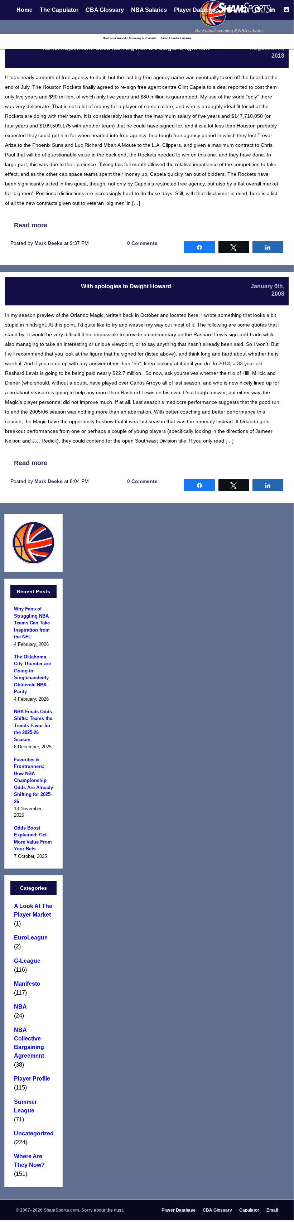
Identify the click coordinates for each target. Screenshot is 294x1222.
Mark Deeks (48, 243)
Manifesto (27, 984)
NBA (20, 1007)
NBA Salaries (149, 10)
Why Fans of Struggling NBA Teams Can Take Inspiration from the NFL (32, 622)
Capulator (249, 1210)
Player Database (196, 10)
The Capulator (59, 10)
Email (272, 1210)
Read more (30, 225)
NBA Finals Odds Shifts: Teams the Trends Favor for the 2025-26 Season (33, 725)
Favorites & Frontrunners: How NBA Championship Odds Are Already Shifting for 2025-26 (33, 780)
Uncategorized (33, 1133)
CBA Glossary (105, 10)
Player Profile (32, 1079)
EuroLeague (31, 937)
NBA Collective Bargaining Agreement (29, 1043)
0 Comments (142, 243)
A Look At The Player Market (33, 910)
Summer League (25, 1106)
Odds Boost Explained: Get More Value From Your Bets (33, 838)
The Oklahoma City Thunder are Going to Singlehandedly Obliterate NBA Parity (32, 674)
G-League (27, 961)
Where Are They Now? (29, 1160)
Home (24, 10)
